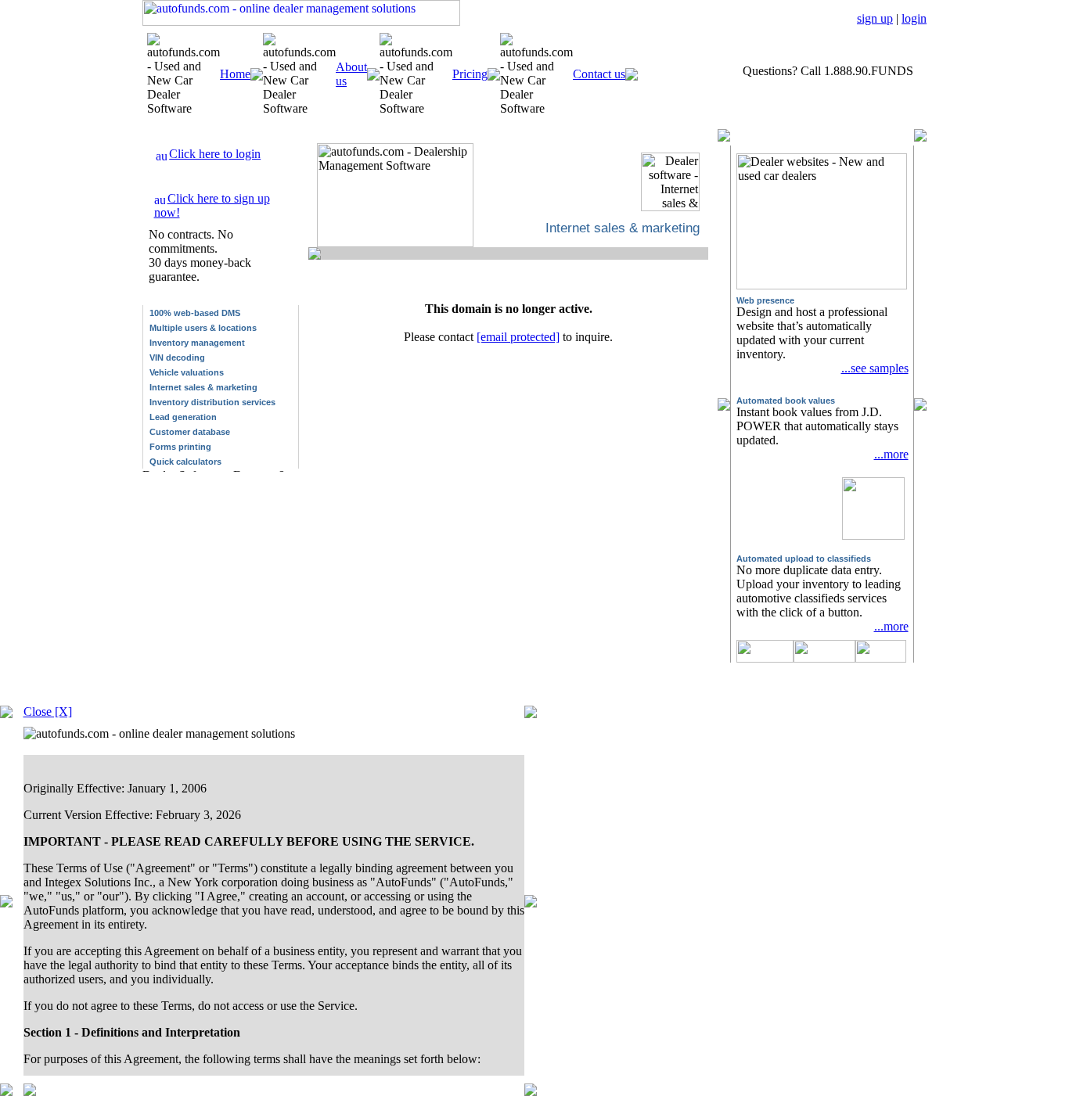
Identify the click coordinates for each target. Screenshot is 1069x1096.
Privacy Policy (889, 694)
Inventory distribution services (212, 402)
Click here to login (215, 153)
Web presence (765, 300)
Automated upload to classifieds (803, 558)
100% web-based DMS (194, 313)
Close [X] (47, 711)
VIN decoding (177, 357)
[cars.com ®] (880, 658)
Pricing (470, 74)
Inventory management (197, 342)
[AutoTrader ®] (765, 658)
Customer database (189, 432)
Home (235, 74)
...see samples (875, 368)
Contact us (599, 74)
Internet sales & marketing (203, 387)
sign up (875, 18)
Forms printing (180, 446)
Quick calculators (185, 461)
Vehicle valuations (186, 372)
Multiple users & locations (203, 327)
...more (891, 454)
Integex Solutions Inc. (296, 699)
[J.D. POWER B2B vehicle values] (873, 499)
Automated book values (785, 400)
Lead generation (183, 417)
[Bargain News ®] (824, 658)
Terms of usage (825, 694)
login (914, 18)
